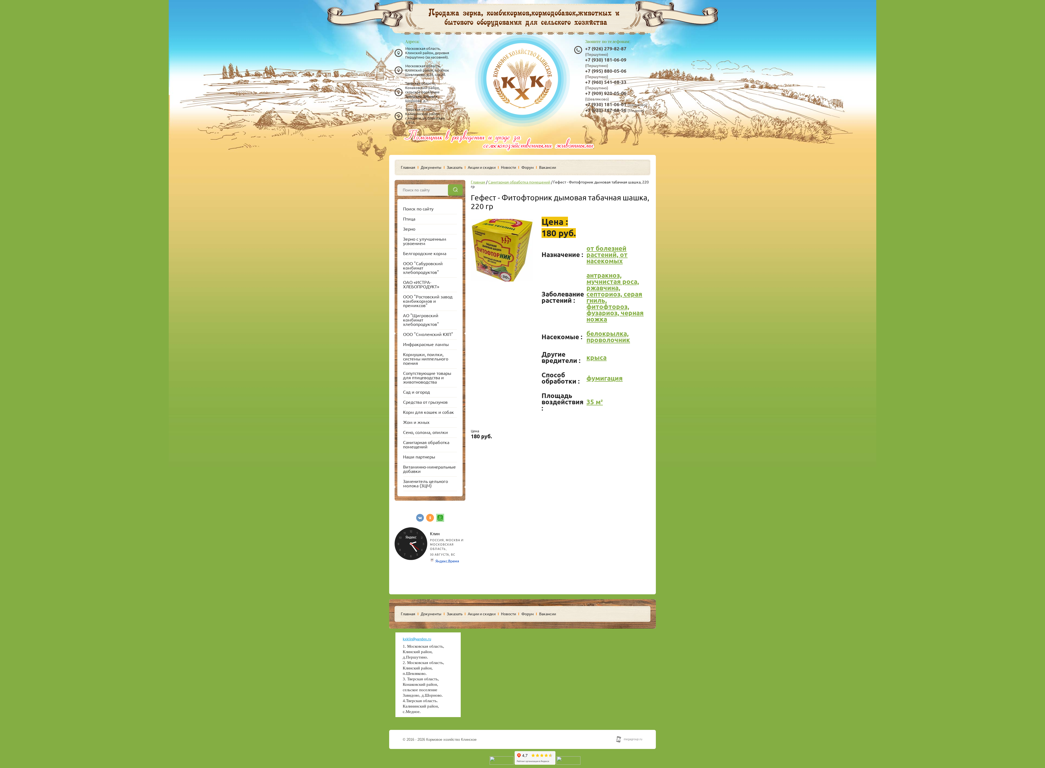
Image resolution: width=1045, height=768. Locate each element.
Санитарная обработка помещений (426, 444)
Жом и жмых (416, 422)
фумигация (604, 378)
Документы (431, 167)
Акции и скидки (482, 167)
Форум (527, 167)
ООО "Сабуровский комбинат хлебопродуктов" (423, 268)
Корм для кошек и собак (428, 412)
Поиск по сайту (418, 208)
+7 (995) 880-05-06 (605, 71)
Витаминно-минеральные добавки (429, 469)
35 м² (594, 402)
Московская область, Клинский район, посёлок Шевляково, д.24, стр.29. (427, 70)
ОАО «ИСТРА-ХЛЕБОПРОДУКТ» (421, 284)
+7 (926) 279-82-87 (605, 48)
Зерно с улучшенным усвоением (424, 241)
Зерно (409, 229)
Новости (508, 167)
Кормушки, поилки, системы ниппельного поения (425, 359)
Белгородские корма (424, 253)
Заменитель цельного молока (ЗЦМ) (425, 483)
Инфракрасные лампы (426, 344)
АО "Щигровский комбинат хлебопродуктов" (421, 320)
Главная (408, 167)
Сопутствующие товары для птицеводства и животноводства (427, 377)
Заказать (454, 167)
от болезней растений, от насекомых (607, 255)
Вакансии (547, 167)
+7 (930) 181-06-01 (605, 104)
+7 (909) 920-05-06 (605, 93)
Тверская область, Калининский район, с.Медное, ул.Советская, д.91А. (425, 116)
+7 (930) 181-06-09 (605, 59)
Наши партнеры (419, 456)
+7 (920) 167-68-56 (605, 110)
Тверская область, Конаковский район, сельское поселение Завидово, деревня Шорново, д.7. (422, 92)
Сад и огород (416, 392)
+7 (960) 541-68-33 (605, 82)
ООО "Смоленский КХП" (428, 334)
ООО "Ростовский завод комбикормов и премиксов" (428, 301)
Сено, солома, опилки (425, 432)
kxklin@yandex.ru (417, 639)
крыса (596, 357)
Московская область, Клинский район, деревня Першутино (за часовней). (427, 53)
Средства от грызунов (425, 402)
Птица (409, 218)
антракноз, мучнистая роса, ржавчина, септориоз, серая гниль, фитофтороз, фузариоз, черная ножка (615, 297)
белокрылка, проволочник (608, 337)
